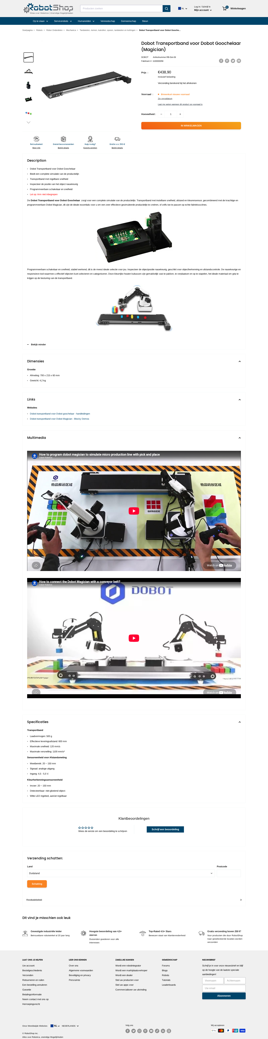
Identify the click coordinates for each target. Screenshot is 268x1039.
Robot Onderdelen (54, 30)
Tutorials (166, 980)
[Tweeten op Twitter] (233, 60)
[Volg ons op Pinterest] (145, 1031)
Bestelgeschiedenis (32, 970)
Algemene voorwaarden (81, 970)
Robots (39, 30)
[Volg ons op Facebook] (127, 1031)
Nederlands (69, 1026)
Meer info (36, 148)
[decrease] (161, 114)
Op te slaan (39, 21)
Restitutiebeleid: (34, 899)
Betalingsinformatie (32, 994)
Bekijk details (63, 148)
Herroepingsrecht (31, 1004)
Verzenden (27, 975)
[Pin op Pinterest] (227, 60)
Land (30, 866)
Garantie (26, 989)
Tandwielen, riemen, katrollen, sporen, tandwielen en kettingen (107, 30)
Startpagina (27, 30)
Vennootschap (107, 21)
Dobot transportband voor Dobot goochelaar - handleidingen (60, 413)
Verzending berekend (168, 83)
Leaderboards (169, 984)
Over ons (73, 965)
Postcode (222, 866)
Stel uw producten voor (127, 980)
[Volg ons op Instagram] (139, 1031)
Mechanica (71, 30)
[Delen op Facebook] (221, 60)
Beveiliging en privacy (80, 975)
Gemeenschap (128, 21)
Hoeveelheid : (148, 114)
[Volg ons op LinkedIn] (163, 1031)
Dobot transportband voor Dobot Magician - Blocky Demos (59, 418)
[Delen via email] (239, 60)
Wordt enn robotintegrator (128, 965)
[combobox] (121, 8)
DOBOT (144, 57)
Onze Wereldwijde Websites (34, 1026)
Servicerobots (61, 21)
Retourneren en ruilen (33, 980)
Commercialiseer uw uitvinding (130, 989)
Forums (166, 965)
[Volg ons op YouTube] (151, 1031)
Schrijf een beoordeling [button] (165, 829)
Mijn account (201, 10)
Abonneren (224, 995)
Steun (145, 21)
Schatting (37, 883)
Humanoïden (85, 21)
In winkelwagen (191, 125)
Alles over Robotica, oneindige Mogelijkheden (42, 1037)
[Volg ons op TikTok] (157, 1031)
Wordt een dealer (124, 975)
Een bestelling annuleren (34, 984)
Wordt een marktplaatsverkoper (131, 970)
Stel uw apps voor (124, 984)
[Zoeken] (166, 8)
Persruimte (74, 980)
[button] (28, 122)
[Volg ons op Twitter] (133, 1031)
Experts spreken (90, 148)
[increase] (180, 114)
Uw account (28, 965)
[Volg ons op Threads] (169, 1031)
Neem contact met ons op (35, 999)
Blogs (165, 970)
